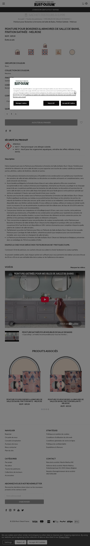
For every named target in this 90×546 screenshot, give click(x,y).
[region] (45, 93)
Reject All (51, 103)
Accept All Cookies (68, 103)
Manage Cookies (21, 103)
